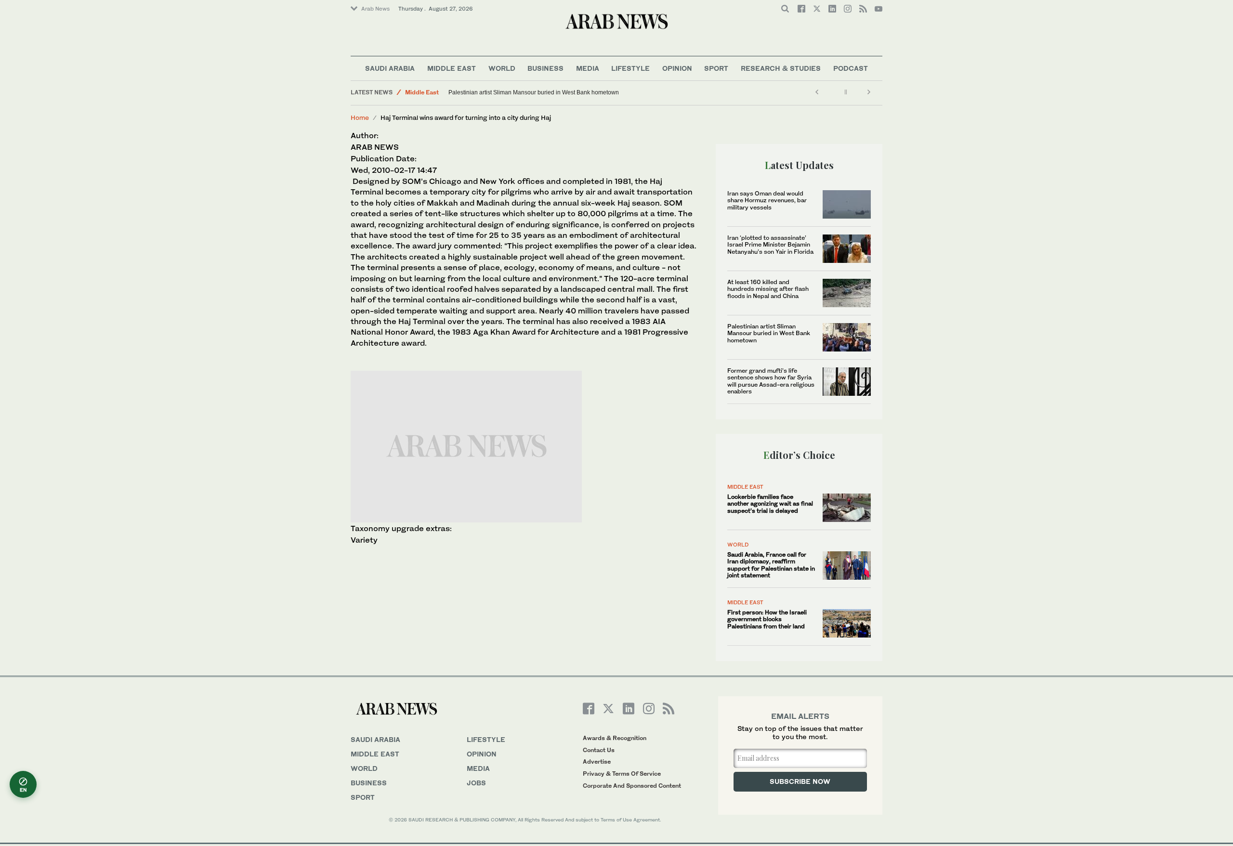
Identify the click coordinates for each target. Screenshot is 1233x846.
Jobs (476, 783)
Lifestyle (630, 68)
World (501, 68)
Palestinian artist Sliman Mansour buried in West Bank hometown (533, 92)
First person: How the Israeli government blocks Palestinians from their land (767, 619)
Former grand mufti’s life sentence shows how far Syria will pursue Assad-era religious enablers (770, 381)
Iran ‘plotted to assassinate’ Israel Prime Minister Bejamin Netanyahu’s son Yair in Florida (770, 244)
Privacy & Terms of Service (622, 773)
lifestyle (486, 739)
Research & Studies (781, 68)
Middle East (451, 68)
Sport (716, 68)
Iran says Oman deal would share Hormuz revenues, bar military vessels (767, 200)
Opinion (677, 68)
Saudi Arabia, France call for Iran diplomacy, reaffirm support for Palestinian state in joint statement (771, 565)
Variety (364, 540)
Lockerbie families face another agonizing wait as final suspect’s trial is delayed (770, 503)
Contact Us (599, 750)
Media (587, 68)
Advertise (597, 761)
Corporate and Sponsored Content (632, 785)
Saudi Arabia (390, 68)
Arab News (375, 8)
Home (360, 117)
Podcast (850, 68)
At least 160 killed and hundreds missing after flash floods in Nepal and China (768, 288)
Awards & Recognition (614, 738)
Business (545, 68)
